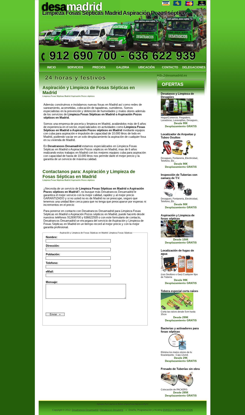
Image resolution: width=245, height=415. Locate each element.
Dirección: (53, 245)
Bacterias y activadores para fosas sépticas (180, 330)
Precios (98, 67)
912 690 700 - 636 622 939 (122, 55)
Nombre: (52, 237)
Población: (54, 254)
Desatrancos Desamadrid (85, 410)
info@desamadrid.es (172, 75)
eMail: (50, 271)
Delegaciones (193, 67)
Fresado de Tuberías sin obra (180, 368)
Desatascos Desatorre (111, 410)
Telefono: (53, 262)
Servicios (75, 67)
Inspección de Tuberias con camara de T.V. (179, 176)
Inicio (51, 67)
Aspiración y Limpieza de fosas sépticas (177, 217)
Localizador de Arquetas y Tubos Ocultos (178, 136)
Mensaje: (52, 282)
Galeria (122, 67)
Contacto (170, 67)
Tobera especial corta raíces (179, 291)
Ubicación (146, 67)
